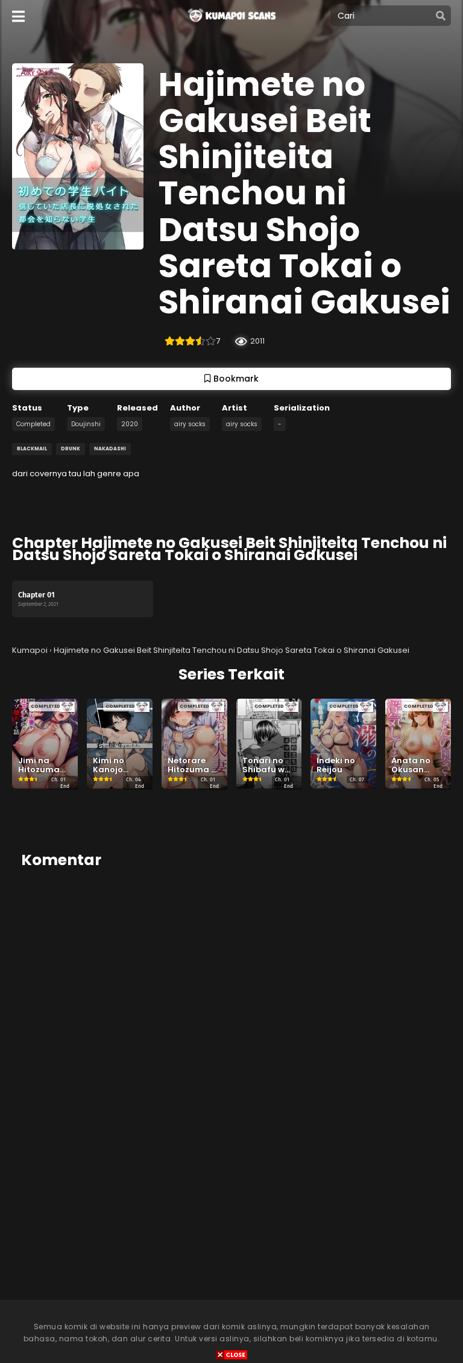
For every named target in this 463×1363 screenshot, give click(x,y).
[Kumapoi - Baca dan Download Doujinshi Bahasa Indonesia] (230, 25)
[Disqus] (231, 1031)
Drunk (70, 448)
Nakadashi (110, 448)
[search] (441, 16)
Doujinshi (86, 424)
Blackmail (32, 448)
